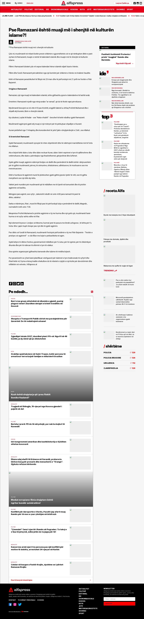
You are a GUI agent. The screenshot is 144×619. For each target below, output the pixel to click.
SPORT (130, 9)
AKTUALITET (16, 9)
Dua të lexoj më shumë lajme (21, 580)
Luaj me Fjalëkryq (122, 3)
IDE (47, 9)
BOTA (82, 9)
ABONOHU (108, 604)
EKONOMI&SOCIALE (59, 9)
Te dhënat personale (26, 600)
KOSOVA (74, 9)
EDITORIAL (39, 9)
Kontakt (12, 600)
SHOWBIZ (120, 9)
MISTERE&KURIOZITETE (103, 9)
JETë (89, 9)
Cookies (40, 600)
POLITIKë (28, 9)
